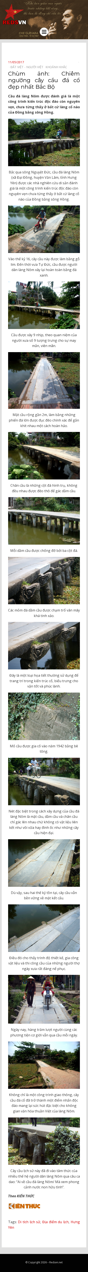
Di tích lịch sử (29, 1222)
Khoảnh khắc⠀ (57, 67)
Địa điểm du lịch (55, 1222)
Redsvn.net (56, 1262)
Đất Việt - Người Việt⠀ (27, 67)
